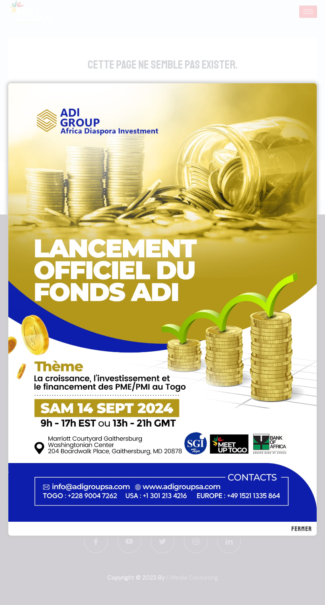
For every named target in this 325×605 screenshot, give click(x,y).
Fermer (301, 529)
